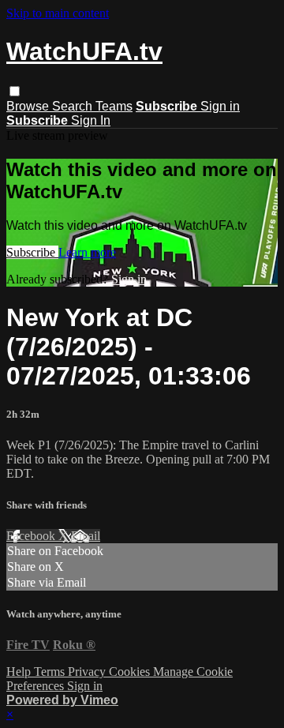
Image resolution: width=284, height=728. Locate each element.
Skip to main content (57, 13)
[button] (14, 91)
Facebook (32, 535)
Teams (114, 106)
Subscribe (32, 252)
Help (20, 671)
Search (73, 106)
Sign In (90, 120)
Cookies (131, 671)
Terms (51, 671)
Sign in (220, 106)
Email (85, 535)
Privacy (88, 671)
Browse (29, 106)
